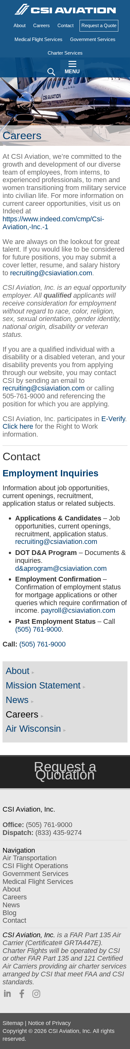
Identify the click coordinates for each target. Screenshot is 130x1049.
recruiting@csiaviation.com (51, 273)
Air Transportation (29, 858)
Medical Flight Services (38, 881)
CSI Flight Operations (35, 866)
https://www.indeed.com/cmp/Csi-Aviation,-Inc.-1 (53, 223)
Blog (9, 913)
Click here (18, 426)
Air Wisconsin (33, 729)
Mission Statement (43, 685)
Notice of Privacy (49, 1023)
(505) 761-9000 (38, 629)
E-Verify (113, 419)
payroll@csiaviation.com (78, 610)
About (17, 671)
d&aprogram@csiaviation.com (61, 568)
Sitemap (13, 1023)
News (17, 700)
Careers (22, 714)
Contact (14, 920)
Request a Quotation (65, 770)
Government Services (35, 874)
